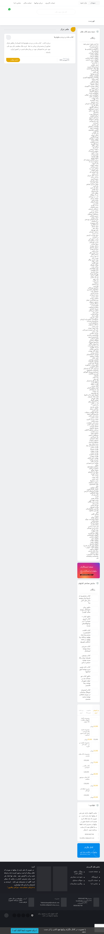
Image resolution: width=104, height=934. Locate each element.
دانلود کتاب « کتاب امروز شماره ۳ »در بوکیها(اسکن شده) (86, 621)
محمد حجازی (94, 417)
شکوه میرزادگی (93, 310)
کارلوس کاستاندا (93, 361)
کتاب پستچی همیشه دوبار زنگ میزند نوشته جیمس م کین (84, 659)
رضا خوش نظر (93, 253)
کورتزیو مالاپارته (93, 374)
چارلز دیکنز (95, 200)
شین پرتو (95, 312)
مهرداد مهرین (94, 456)
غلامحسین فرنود (93, 337)
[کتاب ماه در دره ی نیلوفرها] (62, 48)
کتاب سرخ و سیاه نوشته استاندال (86, 649)
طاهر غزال (95, 316)
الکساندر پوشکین (93, 126)
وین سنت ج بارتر (93, 526)
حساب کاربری (50, 3)
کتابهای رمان (94, 61)
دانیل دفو (95, 228)
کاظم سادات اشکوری (91, 365)
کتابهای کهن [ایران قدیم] (91, 545)
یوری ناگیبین (94, 531)
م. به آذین (95, 405)
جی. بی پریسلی (93, 196)
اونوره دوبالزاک (93, 138)
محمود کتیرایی (94, 426)
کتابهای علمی (94, 542)
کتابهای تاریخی (94, 56)
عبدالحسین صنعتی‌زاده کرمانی (89, 319)
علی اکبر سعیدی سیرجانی (90, 330)
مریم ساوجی (94, 431)
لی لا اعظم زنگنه (93, 402)
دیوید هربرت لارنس (92, 235)
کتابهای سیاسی (93, 537)
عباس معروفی (94, 317)
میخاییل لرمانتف (93, 468)
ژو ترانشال (95, 284)
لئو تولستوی (94, 393)
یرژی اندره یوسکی (92, 528)
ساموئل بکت (94, 291)
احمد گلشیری (94, 100)
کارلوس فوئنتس (93, 359)
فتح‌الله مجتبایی (93, 340)
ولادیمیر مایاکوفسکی (92, 509)
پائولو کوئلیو (94, 158)
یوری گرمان (94, 530)
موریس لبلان (94, 461)
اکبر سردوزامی (93, 121)
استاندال (95, 112)
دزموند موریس (93, 231)
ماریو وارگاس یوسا (92, 414)
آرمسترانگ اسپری (92, 67)
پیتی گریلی (95, 163)
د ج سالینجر (94, 221)
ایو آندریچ (95, 147)
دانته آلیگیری (94, 224)
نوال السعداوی (93, 484)
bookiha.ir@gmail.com (87, 838)
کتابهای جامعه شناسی (91, 58)
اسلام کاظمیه (94, 116)
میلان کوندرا (94, 473)
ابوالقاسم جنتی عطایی (91, 95)
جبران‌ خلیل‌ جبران (92, 175)
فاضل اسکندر (94, 338)
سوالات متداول (77, 880)
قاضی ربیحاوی (94, 356)
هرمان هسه (94, 498)
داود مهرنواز (94, 230)
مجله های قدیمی (93, 551)
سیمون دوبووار (93, 302)
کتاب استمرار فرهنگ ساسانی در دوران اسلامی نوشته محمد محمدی (84, 694)
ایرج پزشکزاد (94, 142)
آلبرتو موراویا (94, 74)
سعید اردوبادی (94, 295)
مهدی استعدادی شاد (92, 445)
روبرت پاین (95, 258)
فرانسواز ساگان (93, 344)
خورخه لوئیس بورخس (91, 219)
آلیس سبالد (95, 79)
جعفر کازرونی (94, 182)
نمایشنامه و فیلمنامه (92, 556)
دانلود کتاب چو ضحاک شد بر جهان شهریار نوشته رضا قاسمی (85, 680)
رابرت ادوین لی (93, 238)
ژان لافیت (95, 281)
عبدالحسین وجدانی (92, 321)
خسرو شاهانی (94, 216)
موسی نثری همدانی (92, 463)
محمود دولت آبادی (92, 424)
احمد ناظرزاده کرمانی (91, 103)
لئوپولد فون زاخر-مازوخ (91, 395)
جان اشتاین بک (94, 172)
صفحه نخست (93, 871)
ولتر (97, 512)
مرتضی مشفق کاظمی (91, 430)
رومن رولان (95, 261)
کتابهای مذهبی (94, 549)
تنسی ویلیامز (94, 167)
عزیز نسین (95, 326)
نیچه (97, 486)
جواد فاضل (95, 189)
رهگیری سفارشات (76, 884)
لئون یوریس (94, 398)
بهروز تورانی (94, 154)
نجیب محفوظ (94, 481)
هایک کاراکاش (94, 493)
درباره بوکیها (38, 3)
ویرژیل (96, 516)
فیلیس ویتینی (94, 352)
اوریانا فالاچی (94, 137)
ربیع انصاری (94, 244)
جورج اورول (94, 191)
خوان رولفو (94, 217)
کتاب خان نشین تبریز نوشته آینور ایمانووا (84, 669)
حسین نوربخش (93, 212)
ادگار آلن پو (95, 105)
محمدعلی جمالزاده (92, 423)
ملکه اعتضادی (94, 438)
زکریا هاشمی (94, 270)
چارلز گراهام (94, 202)
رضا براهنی (95, 251)
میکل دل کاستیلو (93, 472)
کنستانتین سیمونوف (92, 370)
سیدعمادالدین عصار (92, 300)
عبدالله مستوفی (93, 324)
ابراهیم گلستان (93, 91)
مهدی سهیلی (94, 451)
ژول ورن (95, 286)
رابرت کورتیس (94, 242)
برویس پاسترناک (93, 151)
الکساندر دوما (94, 128)
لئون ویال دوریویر (93, 396)
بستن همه (86, 44)
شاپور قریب (94, 305)
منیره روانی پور (93, 444)
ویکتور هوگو (94, 517)
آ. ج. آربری (95, 63)
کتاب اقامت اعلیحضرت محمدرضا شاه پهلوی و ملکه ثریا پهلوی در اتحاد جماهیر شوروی (84, 636)
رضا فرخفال (94, 254)
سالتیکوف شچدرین (92, 289)
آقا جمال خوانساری (92, 68)
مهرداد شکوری (93, 454)
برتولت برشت (94, 149)
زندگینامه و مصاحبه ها (91, 49)
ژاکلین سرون (94, 275)
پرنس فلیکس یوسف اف (91, 160)
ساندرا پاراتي (94, 293)
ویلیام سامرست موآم (91, 519)
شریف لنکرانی (94, 309)
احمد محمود (94, 102)
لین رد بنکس (94, 403)
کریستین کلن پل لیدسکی (90, 368)
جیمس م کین (94, 198)
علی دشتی (95, 331)
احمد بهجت (95, 98)
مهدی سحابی (94, 447)
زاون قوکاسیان (94, 268)
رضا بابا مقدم (94, 249)
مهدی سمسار (94, 449)
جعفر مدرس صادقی (92, 184)
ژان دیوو (95, 279)
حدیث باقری (94, 205)
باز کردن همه (94, 44)
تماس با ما (17, 3)
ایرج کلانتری (94, 144)
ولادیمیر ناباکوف (93, 510)
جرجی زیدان (94, 177)
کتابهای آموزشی (93, 53)
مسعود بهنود (94, 433)
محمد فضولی (94, 552)
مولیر (96, 465)
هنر (97, 558)
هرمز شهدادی (94, 500)
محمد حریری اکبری (92, 419)
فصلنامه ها (95, 51)
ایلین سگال (95, 146)
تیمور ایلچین (94, 170)
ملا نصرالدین (94, 437)
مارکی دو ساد (94, 407)
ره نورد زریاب (94, 256)
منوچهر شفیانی (93, 440)
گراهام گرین (94, 382)
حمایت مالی (27, 3)
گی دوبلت (95, 391)
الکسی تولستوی (93, 130)
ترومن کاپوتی (94, 165)
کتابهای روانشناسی (92, 535)
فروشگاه (95, 877)
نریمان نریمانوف (93, 482)
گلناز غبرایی (94, 386)
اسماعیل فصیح (93, 117)
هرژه (96, 496)
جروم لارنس (94, 179)
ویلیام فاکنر (95, 521)
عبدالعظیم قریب (93, 323)
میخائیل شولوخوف (92, 466)
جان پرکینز (95, 174)
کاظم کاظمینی (94, 367)
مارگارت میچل (94, 409)
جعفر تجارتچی (94, 181)
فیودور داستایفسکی (92, 354)
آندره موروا (95, 88)
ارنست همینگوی (93, 109)
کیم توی (96, 379)
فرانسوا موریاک (93, 342)
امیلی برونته (94, 135)
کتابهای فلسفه (94, 544)
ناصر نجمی (95, 479)
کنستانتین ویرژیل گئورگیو (91, 372)
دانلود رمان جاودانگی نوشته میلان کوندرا (85, 610)
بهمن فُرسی (94, 156)
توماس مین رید (93, 168)
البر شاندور (95, 124)
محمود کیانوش (94, 428)
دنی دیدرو (95, 233)
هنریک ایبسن (94, 505)
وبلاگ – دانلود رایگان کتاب (78, 873)
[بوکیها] (88, 12)
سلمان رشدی (94, 298)
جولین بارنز (95, 193)
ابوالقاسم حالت (93, 96)
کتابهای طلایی (94, 540)
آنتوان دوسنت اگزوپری (91, 86)
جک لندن (95, 186)
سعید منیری (94, 296)
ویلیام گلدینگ (94, 523)
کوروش (96, 375)
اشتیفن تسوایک (93, 119)
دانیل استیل (95, 226)
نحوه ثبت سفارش (76, 877)
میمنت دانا (95, 475)
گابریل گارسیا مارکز (92, 381)
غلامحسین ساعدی (92, 335)
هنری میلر (95, 503)
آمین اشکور (94, 81)
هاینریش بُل (94, 495)
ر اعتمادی (95, 237)
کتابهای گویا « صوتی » (91, 547)
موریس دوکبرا (94, 459)
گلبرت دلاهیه (94, 384)
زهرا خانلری (94, 272)
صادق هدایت (94, 314)
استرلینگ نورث (93, 114)
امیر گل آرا (95, 133)
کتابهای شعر (94, 538)
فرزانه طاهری (94, 347)
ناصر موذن (95, 477)
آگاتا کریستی (94, 70)
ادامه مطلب (14, 60)
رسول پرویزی (94, 245)
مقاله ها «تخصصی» (92, 554)
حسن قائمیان (94, 207)
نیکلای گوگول (94, 488)
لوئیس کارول (94, 400)
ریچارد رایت (94, 267)
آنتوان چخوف (94, 84)
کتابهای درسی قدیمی (92, 60)
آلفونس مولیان (93, 75)
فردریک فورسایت (93, 345)
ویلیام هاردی (94, 524)
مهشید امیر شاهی (92, 458)
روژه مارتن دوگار (93, 260)
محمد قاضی (94, 421)
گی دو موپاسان (93, 389)
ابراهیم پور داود (93, 89)
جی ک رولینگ (94, 195)
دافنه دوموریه (94, 223)
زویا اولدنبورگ (94, 274)
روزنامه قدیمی (94, 47)
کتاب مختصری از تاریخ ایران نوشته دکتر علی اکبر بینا (84, 599)
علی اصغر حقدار (93, 328)
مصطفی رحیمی (93, 435)
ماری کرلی (95, 410)
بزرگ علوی (94, 153)
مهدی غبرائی (94, 452)
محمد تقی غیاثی (93, 416)
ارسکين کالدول (93, 107)
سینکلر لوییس (94, 303)
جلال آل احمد (94, 188)
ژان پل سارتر (94, 277)
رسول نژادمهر (94, 247)
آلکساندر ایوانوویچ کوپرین (90, 77)
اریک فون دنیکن (93, 110)
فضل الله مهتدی (93, 351)
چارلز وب (95, 203)
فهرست (91, 21)
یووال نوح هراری (93, 533)
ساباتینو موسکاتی (93, 288)
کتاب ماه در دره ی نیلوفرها (63, 37)
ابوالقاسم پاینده (93, 93)
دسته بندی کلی (93, 46)
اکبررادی (95, 123)
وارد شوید (83, 3)
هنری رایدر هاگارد (93, 502)
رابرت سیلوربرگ (93, 240)
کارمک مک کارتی (93, 363)
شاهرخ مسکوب (93, 307)
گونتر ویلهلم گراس (92, 388)
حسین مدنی (94, 210)
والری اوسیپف (94, 507)
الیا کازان (95, 131)
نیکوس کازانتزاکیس (92, 489)
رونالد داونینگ (94, 265)
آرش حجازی (94, 65)
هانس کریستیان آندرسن (91, 491)
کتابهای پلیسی (94, 54)
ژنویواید (96, 282)
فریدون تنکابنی (94, 349)
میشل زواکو (94, 470)
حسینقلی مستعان (93, 214)
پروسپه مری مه (93, 161)
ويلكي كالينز (94, 514)
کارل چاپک (95, 358)
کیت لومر (95, 377)
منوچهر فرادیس (93, 442)
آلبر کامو (95, 72)
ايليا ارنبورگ (94, 140)
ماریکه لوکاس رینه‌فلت (91, 412)
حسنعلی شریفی (93, 209)
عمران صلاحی (94, 333)
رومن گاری (95, 263)
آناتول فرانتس (94, 82)
